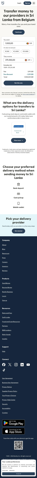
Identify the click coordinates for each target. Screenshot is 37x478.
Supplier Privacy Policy (9, 391)
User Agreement (7, 378)
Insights (4, 339)
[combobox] (30, 60)
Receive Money (7, 287)
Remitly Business (7, 292)
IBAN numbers (6, 330)
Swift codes (6, 317)
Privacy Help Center (8, 400)
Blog (3, 249)
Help (3, 351)
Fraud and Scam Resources (11, 321)
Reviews (4, 270)
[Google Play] (13, 423)
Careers (4, 262)
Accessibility (6, 408)
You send (6, 40)
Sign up (27, 3)
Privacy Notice (7, 387)
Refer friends (6, 334)
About (4, 245)
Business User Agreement (10, 382)
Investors (5, 266)
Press (4, 258)
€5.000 (25, 51)
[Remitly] (2, 3)
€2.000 (16, 51)
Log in (19, 3)
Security (5, 404)
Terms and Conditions (29, 94)
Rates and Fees (7, 313)
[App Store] (13, 431)
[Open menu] (34, 3)
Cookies (5, 413)
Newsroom (5, 253)
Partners (5, 326)
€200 (7, 51)
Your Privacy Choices (9, 395)
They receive (8, 56)
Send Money (6, 283)
